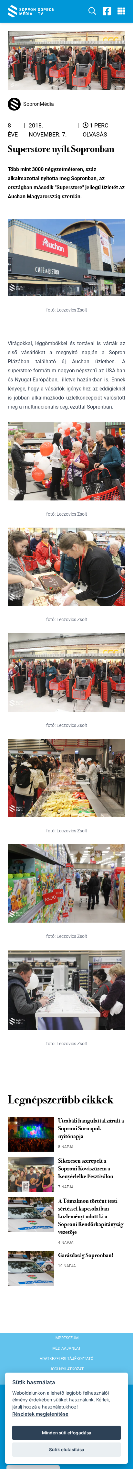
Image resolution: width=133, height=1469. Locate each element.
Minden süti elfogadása (66, 1432)
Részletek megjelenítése (40, 1414)
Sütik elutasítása (66, 1449)
